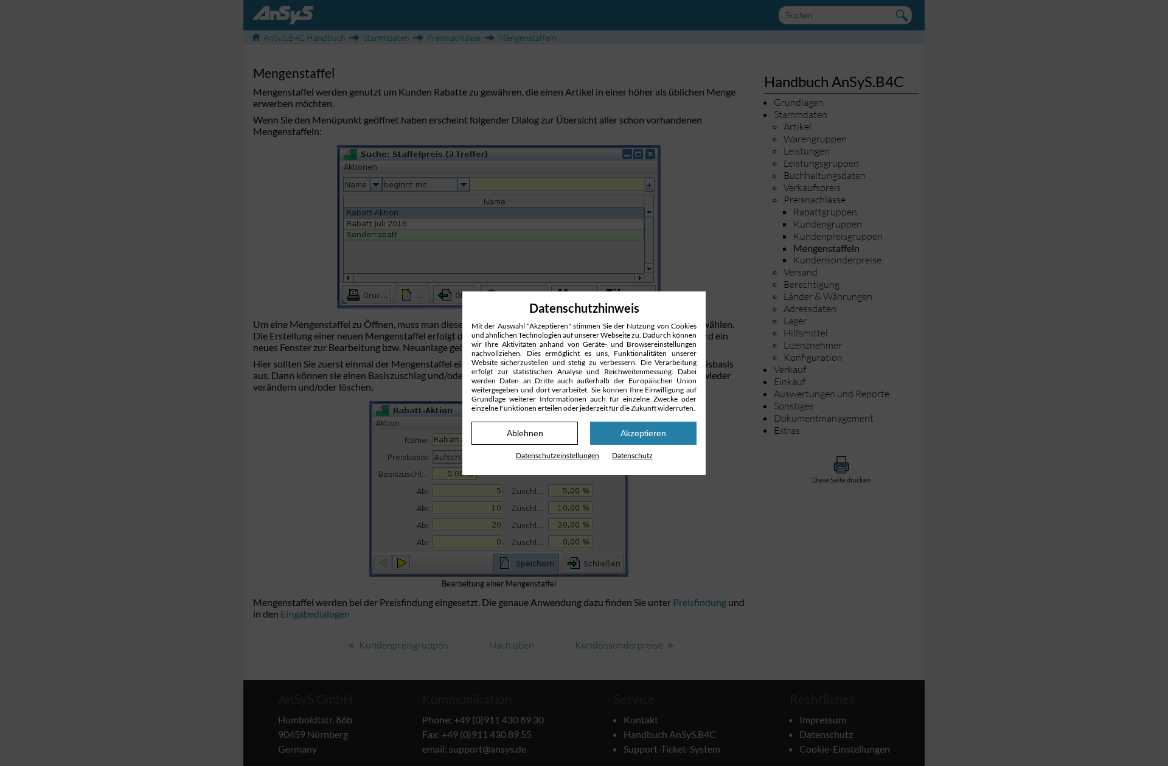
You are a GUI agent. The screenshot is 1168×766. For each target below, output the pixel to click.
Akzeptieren (643, 433)
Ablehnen (525, 433)
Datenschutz (632, 455)
